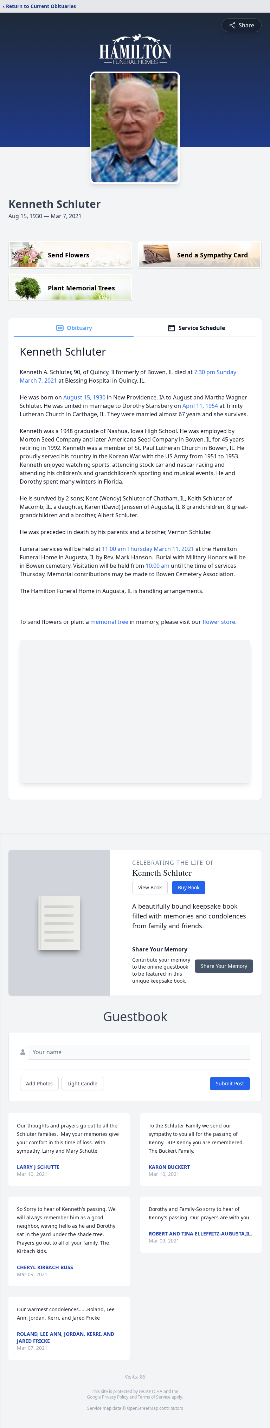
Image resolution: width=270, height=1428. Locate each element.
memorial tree (109, 622)
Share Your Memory (224, 966)
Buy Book (188, 887)
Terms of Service (154, 1397)
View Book (150, 887)
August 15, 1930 (85, 397)
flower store (218, 622)
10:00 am (158, 566)
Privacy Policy (115, 1397)
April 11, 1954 (200, 406)
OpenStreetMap (142, 1408)
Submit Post (230, 1083)
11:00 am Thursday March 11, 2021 (148, 549)
